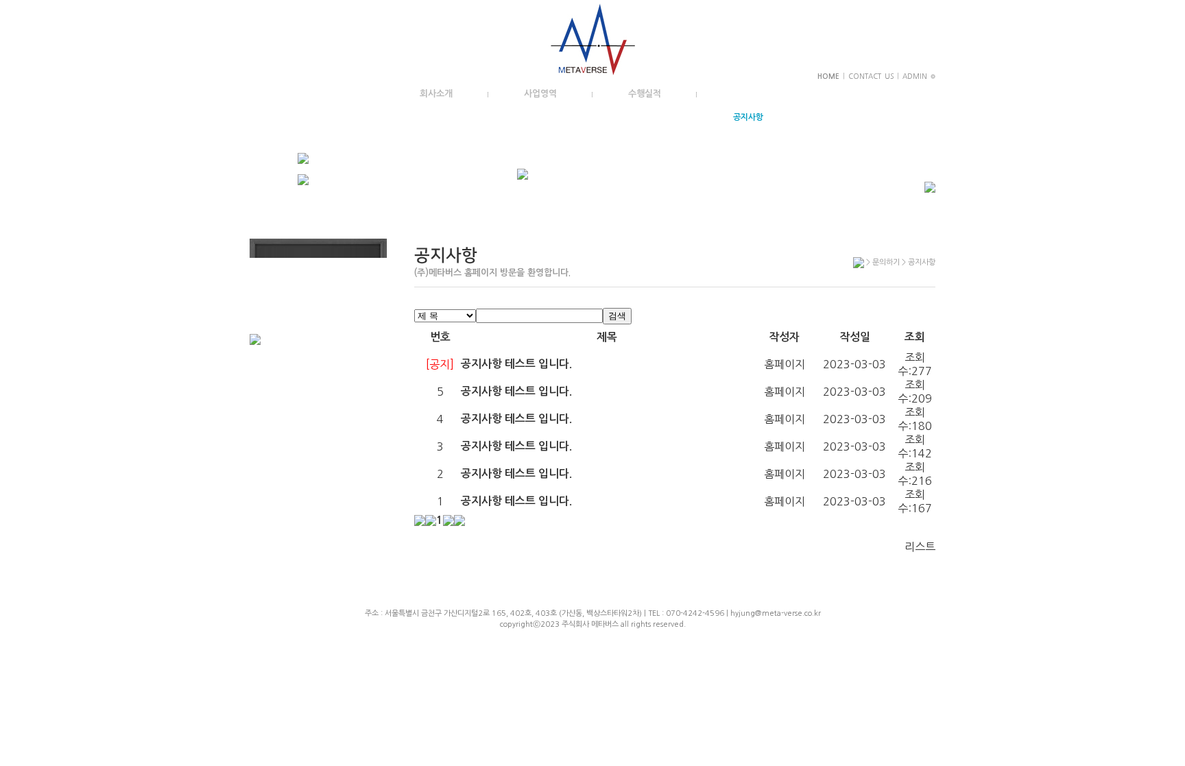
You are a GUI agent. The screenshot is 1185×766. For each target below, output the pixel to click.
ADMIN (916, 76)
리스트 (920, 546)
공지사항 (748, 117)
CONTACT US (871, 76)
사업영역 (540, 93)
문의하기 (748, 93)
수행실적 (644, 93)
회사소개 (436, 93)
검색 (617, 316)
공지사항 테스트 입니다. (516, 364)
